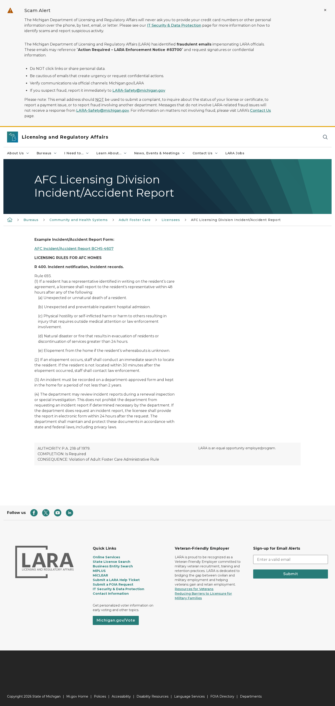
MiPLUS (99, 571)
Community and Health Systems (78, 220)
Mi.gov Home (77, 696)
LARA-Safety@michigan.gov (138, 90)
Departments (251, 696)
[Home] (10, 220)
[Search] (325, 137)
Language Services (189, 696)
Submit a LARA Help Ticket (116, 580)
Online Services (106, 557)
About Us (15, 153)
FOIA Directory (222, 696)
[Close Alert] (325, 10)
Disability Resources (152, 696)
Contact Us (260, 110)
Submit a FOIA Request (113, 584)
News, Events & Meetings (157, 153)
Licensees (171, 220)
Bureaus (44, 153)
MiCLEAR (100, 575)
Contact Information (111, 594)
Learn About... (108, 153)
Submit (290, 574)
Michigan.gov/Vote (115, 620)
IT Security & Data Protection (174, 25)
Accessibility (121, 696)
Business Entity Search (113, 566)
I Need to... (74, 153)
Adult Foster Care (135, 220)
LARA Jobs (235, 153)
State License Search (111, 562)
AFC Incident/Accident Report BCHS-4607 (73, 248)
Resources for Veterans (194, 589)
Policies (100, 696)
